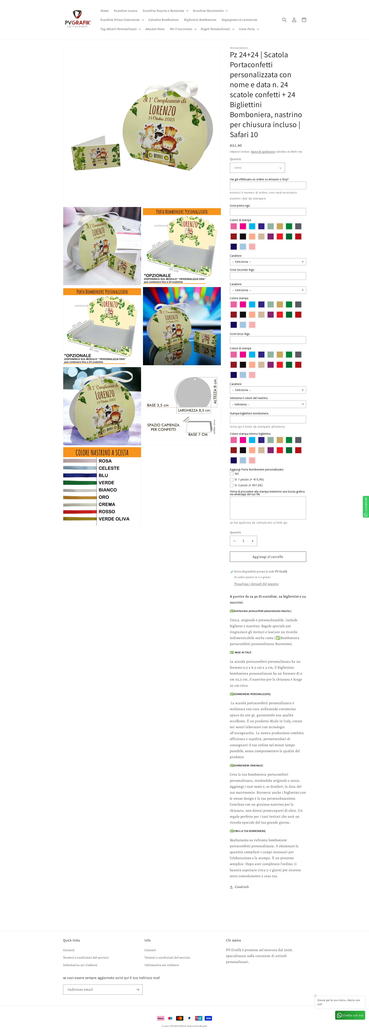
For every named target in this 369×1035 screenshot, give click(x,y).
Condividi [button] (242, 887)
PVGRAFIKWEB (178, 1026)
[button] (165, 10)
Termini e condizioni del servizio (86, 958)
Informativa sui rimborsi (80, 965)
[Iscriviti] (137, 989)
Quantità (235, 159)
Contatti (69, 950)
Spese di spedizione (263, 152)
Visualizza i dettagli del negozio (256, 584)
